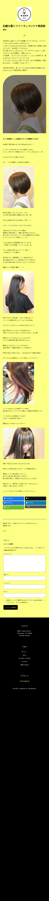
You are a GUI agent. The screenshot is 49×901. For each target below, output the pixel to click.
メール (6, 583)
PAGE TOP (45, 872)
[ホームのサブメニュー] (26, 651)
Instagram (24, 681)
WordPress (32, 688)
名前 (6, 574)
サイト (5, 591)
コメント (7, 554)
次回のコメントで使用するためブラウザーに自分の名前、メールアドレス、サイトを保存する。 (25, 601)
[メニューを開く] (24, 35)
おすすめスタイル (31, 523)
